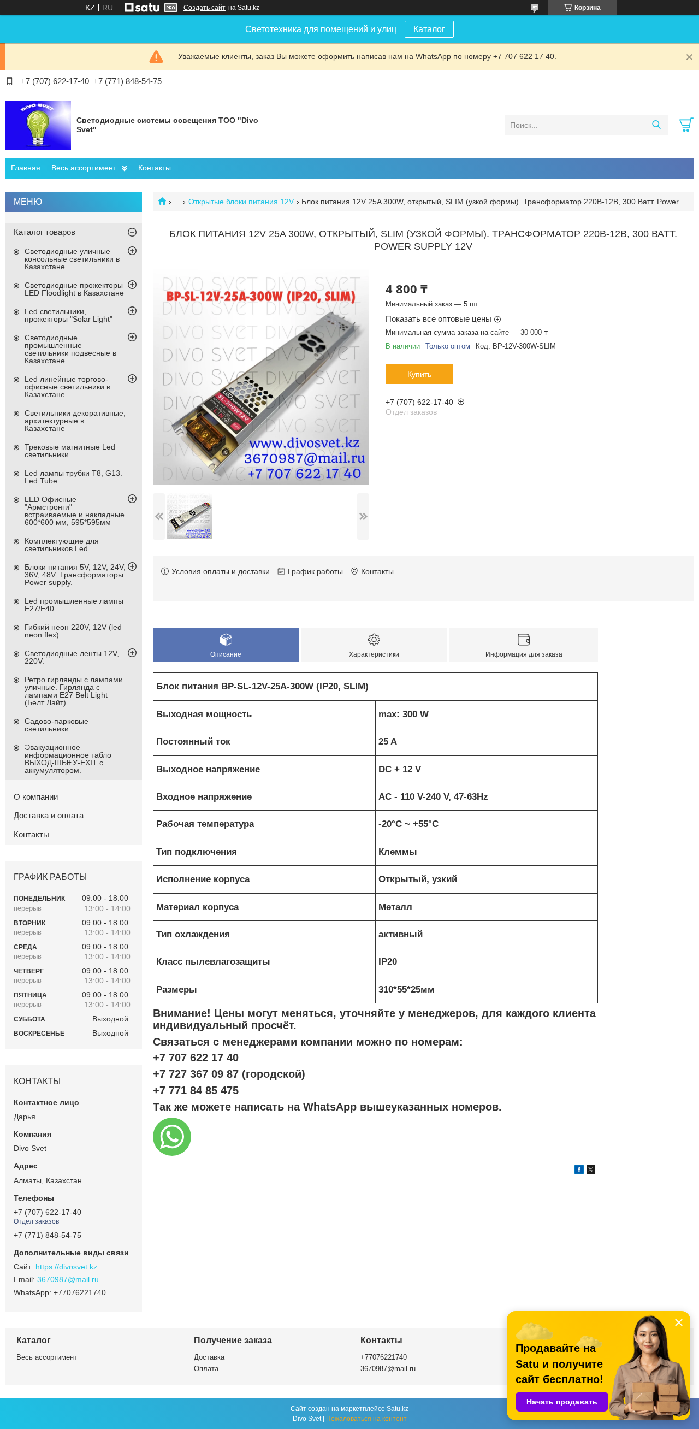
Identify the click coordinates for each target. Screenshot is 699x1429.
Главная (25, 167)
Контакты (154, 167)
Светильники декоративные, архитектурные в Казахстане (75, 421)
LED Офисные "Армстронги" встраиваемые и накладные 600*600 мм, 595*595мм (75, 511)
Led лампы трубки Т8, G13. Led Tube (73, 477)
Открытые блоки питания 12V (241, 201)
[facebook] (579, 1171)
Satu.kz (397, 1409)
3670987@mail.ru (68, 1279)
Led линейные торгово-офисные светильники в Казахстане (67, 387)
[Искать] (656, 125)
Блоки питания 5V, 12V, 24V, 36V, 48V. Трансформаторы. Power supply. (75, 575)
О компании (36, 796)
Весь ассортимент (83, 167)
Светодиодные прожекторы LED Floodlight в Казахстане (74, 289)
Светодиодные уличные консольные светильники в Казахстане (72, 259)
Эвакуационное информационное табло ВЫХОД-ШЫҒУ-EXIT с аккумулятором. (68, 759)
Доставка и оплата (49, 815)
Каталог (429, 29)
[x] (591, 1171)
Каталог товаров (44, 232)
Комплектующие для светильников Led (62, 544)
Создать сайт (204, 7)
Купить (419, 374)
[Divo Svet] (38, 124)
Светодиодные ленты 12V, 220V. (72, 657)
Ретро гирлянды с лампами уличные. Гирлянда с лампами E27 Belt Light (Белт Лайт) (74, 691)
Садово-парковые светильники (56, 725)
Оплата (206, 1369)
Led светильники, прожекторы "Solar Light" (68, 315)
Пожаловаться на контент (366, 1418)
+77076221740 (383, 1357)
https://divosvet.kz (66, 1266)
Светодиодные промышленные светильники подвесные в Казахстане (70, 349)
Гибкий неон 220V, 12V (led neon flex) (73, 631)
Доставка (209, 1357)
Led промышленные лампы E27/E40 (74, 605)
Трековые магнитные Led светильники (70, 450)
